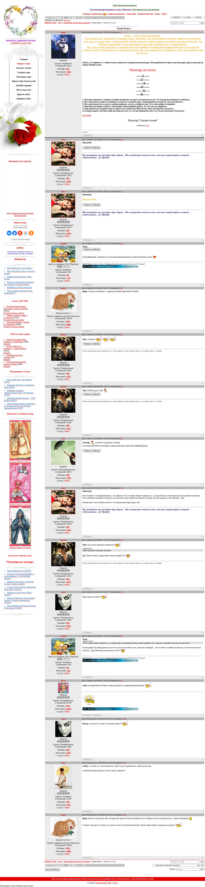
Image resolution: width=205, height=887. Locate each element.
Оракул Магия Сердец (20, 462)
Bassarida (67, 20)
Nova (63, 139)
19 (122, 288)
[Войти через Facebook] (14, 233)
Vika (63, 438)
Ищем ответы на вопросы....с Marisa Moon (15, 347)
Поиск (157, 14)
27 (122, 681)
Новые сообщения (116, 14)
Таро (60, 23)
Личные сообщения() (93, 14)
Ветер (63, 681)
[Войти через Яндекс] (20, 233)
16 (122, 139)
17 (122, 191)
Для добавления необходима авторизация (20, 214)
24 (122, 540)
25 (122, 592)
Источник (86, 115)
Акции (7, 344)
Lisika (63, 288)
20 (122, 334)
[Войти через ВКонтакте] (9, 233)
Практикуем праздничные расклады (77, 23)
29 (125, 763)
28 (125, 719)
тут (147, 125)
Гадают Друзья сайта (14, 313)
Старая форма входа (20, 239)
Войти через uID (20, 226)
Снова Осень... (97, 23)
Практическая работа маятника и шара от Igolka (16, 307)
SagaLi (63, 32)
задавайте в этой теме (21, 43)
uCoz (115, 883)
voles (63, 592)
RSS (164, 14)
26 (122, 636)
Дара (63, 763)
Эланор (63, 334)
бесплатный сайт (103, 883)
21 (122, 386)
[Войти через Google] (25, 233)
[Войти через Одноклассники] (31, 233)
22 (77, 18)
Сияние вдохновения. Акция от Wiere (15, 363)
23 (80, 18)
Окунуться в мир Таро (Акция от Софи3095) (15, 340)
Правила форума (145, 14)
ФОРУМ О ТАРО (50, 23)
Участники (131, 14)
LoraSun (63, 243)
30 (125, 815)
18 (122, 243)
